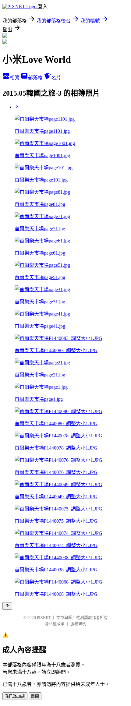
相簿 (15, 77)
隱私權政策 (55, 623)
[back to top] (7, 606)
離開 (35, 696)
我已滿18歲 (15, 696)
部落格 (36, 77)
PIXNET (44, 617)
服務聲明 (78, 623)
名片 (56, 77)
